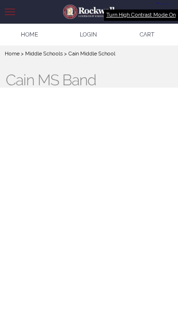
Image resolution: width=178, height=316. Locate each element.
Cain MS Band (51, 80)
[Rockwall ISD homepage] (89, 12)
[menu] (10, 12)
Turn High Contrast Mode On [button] (141, 15)
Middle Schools (44, 54)
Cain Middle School (91, 54)
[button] (88, 34)
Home (12, 54)
